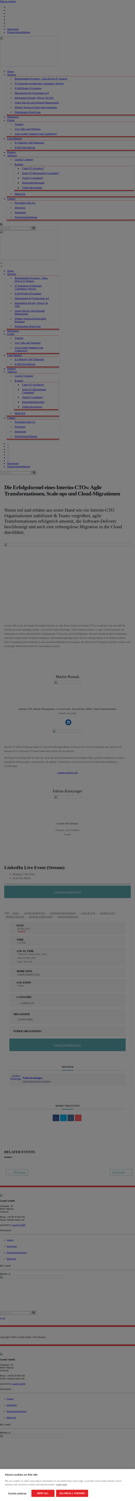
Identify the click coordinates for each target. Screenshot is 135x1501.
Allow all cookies (72, 1493)
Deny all (43, 1493)
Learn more (61, 1484)
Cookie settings (17, 1493)
